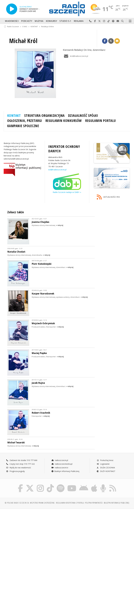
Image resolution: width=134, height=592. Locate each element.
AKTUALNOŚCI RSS (111, 197)
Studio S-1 (65, 21)
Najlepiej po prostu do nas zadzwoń (90, 21)
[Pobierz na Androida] (84, 485)
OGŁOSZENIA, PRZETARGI (24, 120)
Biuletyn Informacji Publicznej (66, 471)
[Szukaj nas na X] (29, 485)
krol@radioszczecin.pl (79, 56)
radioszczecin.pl (61, 460)
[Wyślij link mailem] (117, 41)
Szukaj (122, 21)
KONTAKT (34, 26)
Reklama (78, 21)
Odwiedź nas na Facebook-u (95, 21)
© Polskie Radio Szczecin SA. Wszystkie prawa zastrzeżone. (30, 502)
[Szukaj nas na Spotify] (60, 485)
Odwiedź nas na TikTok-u (108, 21)
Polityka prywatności (94, 502)
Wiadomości (12, 21)
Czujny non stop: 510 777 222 (22, 464)
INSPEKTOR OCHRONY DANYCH (64, 148)
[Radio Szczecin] (67, 9)
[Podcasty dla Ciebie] (103, 485)
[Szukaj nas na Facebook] (20, 485)
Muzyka (39, 21)
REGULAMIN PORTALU (100, 120)
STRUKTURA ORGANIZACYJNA (44, 115)
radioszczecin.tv (61, 467)
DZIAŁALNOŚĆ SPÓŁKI (83, 115)
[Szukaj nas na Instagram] (40, 485)
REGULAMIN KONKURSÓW (63, 120)
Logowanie (105, 464)
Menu (130, 21)
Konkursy (51, 21)
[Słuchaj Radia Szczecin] (11, 9)
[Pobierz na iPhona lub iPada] (94, 485)
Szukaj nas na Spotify (113, 21)
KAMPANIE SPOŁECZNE (23, 125)
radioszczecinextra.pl (63, 464)
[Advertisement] (35, 531)
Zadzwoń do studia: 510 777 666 (23, 460)
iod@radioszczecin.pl (57, 169)
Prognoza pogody (17, 471)
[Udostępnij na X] (111, 41)
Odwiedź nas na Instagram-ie (104, 21)
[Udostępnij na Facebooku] (105, 41)
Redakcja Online (47, 26)
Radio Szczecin (13, 26)
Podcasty (26, 21)
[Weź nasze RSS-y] (113, 485)
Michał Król (23, 41)
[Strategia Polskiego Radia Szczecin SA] (111, 178)
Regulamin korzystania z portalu (70, 502)
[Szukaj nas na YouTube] (72, 485)
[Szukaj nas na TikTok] (50, 485)
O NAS (24, 26)
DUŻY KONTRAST (107, 471)
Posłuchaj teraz (106, 460)
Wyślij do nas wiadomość (118, 21)
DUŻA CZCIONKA (107, 467)
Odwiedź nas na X (99, 21)
